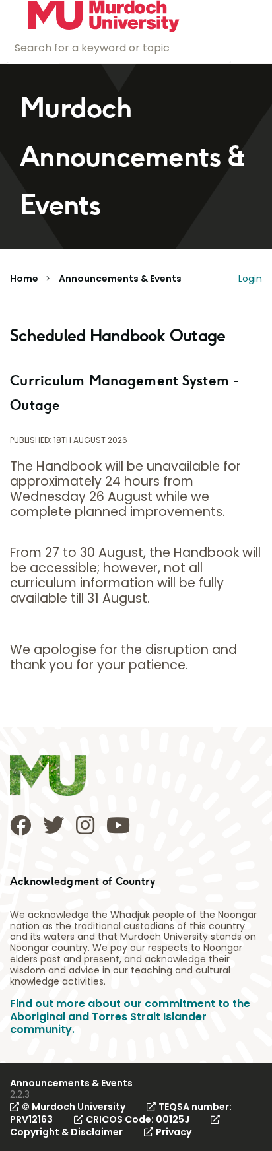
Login (250, 278)
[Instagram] (85, 825)
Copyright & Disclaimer (66, 1131)
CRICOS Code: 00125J (137, 1119)
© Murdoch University (73, 1106)
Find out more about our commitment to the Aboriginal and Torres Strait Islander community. (130, 1016)
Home (24, 278)
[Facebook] (20, 825)
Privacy (173, 1131)
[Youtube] (118, 825)
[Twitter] (53, 825)
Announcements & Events (120, 278)
